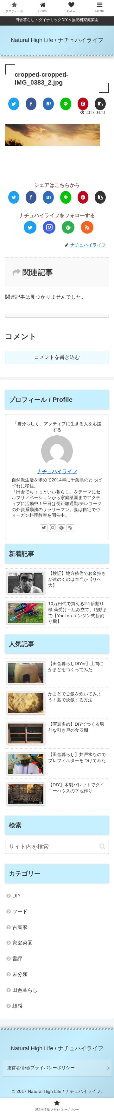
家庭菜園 (22, 942)
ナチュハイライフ (57, 471)
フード (20, 911)
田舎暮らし (25, 990)
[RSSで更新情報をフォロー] (87, 227)
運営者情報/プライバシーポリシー (41, 1067)
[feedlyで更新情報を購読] (68, 227)
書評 (17, 958)
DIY (16, 895)
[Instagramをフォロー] (49, 227)
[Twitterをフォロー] (30, 227)
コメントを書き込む (57, 357)
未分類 (20, 974)
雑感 (17, 1006)
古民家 (20, 927)
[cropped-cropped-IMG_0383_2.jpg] (48, 104)
